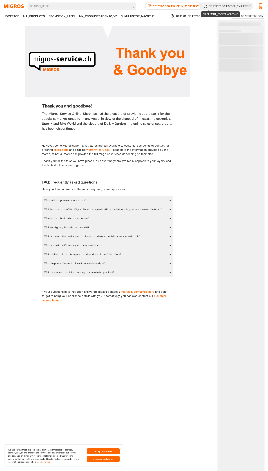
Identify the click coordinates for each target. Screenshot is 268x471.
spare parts (61, 150)
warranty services (97, 150)
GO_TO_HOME (14, 6)
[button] (107, 200)
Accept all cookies (103, 451)
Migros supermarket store (137, 292)
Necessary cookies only (103, 459)
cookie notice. (43, 461)
